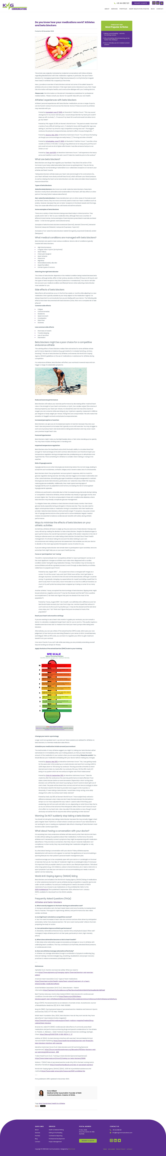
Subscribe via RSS (37, 1106)
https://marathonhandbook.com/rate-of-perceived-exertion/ (71, 1065)
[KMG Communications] (15, 6)
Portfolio (123, 9)
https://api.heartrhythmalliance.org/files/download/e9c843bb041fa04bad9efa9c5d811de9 (74, 990)
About (107, 9)
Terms (105, 1149)
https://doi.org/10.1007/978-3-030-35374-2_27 (56, 1034)
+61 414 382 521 (122, 3)
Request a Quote (140, 3)
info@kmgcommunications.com (122, 1133)
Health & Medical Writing (56, 1130)
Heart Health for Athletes (139, 9)
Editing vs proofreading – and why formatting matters (114, 34)
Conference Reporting (55, 1136)
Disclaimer (111, 1149)
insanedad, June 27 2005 (54, 112)
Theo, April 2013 (51, 153)
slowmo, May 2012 (52, 762)
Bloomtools (71, 1149)
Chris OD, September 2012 (54, 775)
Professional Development (57, 1139)
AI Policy (129, 1149)
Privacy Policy (120, 1149)
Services (114, 9)
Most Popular (43, 1103)
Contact (159, 9)
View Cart (161, 3)
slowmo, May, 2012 (52, 135)
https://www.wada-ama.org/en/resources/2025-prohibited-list (63, 1071)
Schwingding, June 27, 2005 (55, 141)
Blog (153, 9)
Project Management (55, 1142)
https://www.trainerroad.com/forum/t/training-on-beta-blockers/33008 (60, 1058)
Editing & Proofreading (55, 1133)
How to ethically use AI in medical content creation (117, 44)
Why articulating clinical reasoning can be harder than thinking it (117, 39)
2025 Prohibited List (41, 890)
